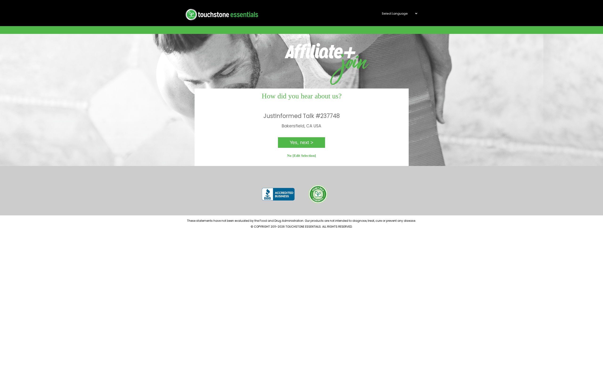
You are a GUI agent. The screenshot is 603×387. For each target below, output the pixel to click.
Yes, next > (301, 142)
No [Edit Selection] (301, 155)
